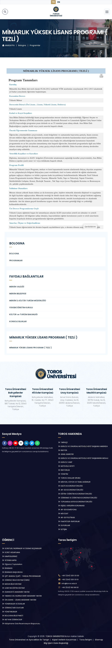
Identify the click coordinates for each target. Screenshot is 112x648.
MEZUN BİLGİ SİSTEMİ (12, 584)
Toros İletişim (85, 639)
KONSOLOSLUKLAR (18, 321)
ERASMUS (8, 568)
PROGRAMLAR (16, 260)
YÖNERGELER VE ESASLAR (14, 604)
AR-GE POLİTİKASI (67, 517)
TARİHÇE (64, 442)
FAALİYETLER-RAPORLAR (70, 521)
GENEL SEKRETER (67, 454)
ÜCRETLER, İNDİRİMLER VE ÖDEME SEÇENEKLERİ (23, 548)
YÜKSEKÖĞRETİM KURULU (21, 307)
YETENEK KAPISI (10, 560)
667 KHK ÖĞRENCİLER (13, 619)
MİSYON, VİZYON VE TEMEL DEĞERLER (75, 482)
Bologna (22, 45)
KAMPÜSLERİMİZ (10, 556)
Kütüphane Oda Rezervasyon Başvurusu (22, 623)
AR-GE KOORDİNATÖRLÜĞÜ (71, 490)
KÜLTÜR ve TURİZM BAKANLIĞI (23, 314)
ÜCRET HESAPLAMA (12, 552)
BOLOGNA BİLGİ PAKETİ (13, 615)
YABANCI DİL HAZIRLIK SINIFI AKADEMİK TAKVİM (23, 596)
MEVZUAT (64, 513)
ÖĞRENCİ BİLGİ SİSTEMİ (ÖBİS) (17, 580)
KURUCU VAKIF (66, 462)
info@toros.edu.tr (69, 583)
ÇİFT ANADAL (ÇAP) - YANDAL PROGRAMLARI (22, 576)
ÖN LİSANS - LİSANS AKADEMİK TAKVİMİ (20, 600)
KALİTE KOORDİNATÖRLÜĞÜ (71, 486)
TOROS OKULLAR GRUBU (70, 478)
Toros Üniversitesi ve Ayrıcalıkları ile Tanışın (29, 639)
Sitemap (99, 639)
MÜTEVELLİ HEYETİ (67, 466)
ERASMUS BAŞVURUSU (13, 572)
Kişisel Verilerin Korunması (64, 639)
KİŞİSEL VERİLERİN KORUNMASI (72, 505)
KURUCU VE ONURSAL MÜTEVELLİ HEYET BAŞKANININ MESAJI (84, 458)
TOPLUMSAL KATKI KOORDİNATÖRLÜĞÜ (76, 502)
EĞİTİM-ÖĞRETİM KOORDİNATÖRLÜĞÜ (76, 494)
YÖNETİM (64, 474)
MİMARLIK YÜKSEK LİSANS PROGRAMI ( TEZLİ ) (30, 347)
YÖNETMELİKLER (10, 612)
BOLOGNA (14, 253)
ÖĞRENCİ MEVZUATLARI (14, 608)
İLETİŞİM (63, 529)
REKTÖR (63, 450)
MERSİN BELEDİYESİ (17, 293)
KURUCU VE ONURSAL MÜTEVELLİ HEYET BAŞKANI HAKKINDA (84, 446)
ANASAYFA (10, 45)
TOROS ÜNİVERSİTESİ (54, 636)
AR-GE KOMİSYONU (68, 509)
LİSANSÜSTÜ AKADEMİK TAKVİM (17, 592)
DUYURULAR (65, 525)
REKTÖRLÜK (65, 470)
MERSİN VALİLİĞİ (16, 286)
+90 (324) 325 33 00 (70, 575)
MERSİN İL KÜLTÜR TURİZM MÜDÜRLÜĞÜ (27, 300)
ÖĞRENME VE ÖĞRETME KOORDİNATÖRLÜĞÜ (78, 498)
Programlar (35, 45)
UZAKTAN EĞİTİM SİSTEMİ (14, 588)
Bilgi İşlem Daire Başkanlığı (56, 643)
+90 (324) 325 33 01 (70, 579)
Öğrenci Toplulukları (13, 564)
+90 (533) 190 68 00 (70, 587)
